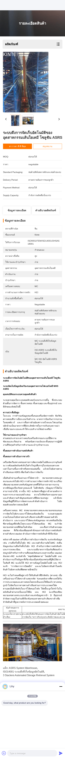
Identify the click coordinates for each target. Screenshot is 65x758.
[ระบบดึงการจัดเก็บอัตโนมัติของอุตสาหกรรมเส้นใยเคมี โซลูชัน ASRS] (25, 82)
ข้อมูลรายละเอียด (17, 210)
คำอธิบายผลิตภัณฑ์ (45, 210)
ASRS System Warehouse (23, 668)
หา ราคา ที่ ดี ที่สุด (17, 146)
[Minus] (61, 686)
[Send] (60, 753)
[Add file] (4, 753)
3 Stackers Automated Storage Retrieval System (28, 675)
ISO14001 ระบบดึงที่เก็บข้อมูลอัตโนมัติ (23, 671)
